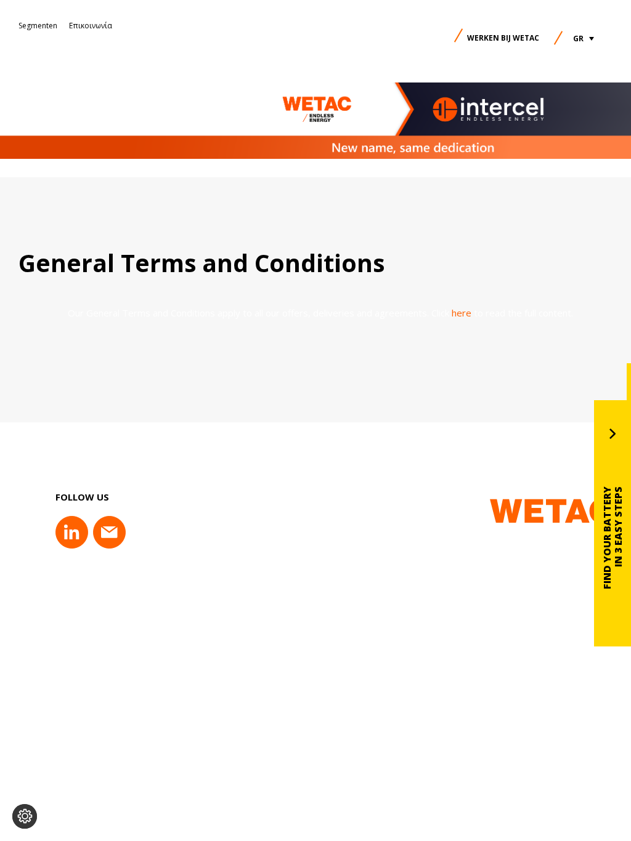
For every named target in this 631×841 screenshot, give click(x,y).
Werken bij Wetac (503, 38)
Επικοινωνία (90, 25)
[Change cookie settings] (24, 816)
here (461, 313)
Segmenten (37, 25)
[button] (583, 38)
